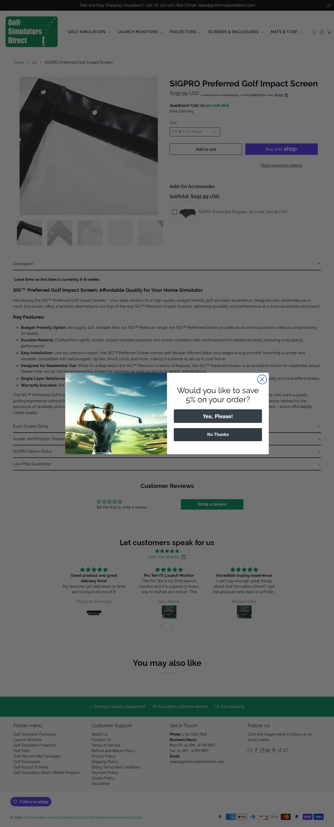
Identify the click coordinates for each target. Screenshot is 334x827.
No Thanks (218, 434)
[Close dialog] (262, 379)
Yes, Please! (218, 416)
